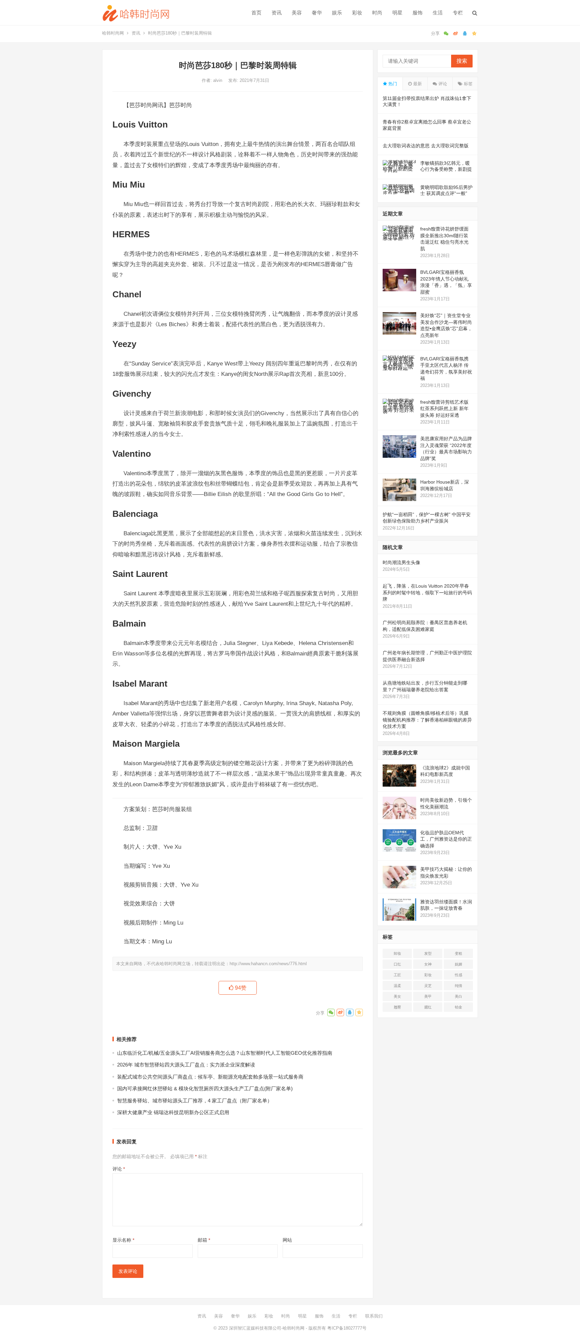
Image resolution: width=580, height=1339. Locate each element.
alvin (218, 80)
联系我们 (374, 1316)
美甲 (428, 996)
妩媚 (458, 964)
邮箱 (204, 1240)
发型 (428, 953)
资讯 (277, 12)
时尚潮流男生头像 (401, 562)
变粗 (458, 953)
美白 (458, 996)
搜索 (461, 61)
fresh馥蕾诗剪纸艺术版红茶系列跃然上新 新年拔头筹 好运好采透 (444, 408)
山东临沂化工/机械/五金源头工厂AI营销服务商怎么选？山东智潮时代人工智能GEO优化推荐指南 (224, 1053)
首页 (256, 12)
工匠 (397, 975)
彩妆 (357, 12)
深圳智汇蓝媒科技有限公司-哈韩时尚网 (266, 1328)
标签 (468, 83)
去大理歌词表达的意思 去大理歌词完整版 (426, 145)
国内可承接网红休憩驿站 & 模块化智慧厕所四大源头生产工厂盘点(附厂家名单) (205, 1088)
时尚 (377, 12)
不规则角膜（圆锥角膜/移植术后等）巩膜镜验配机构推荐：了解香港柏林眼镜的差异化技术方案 (427, 719)
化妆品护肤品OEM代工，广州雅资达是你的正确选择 (446, 839)
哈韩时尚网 (113, 33)
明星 (397, 12)
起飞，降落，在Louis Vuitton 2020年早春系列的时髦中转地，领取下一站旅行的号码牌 (427, 592)
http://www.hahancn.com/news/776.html (268, 963)
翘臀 (397, 1007)
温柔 (397, 986)
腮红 (428, 1007)
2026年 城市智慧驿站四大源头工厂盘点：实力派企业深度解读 (186, 1065)
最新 (417, 83)
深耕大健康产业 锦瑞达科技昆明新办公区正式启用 (173, 1112)
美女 (397, 996)
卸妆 (397, 953)
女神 (428, 964)
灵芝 (428, 986)
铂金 (458, 1007)
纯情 (458, 986)
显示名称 (123, 1240)
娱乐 (337, 12)
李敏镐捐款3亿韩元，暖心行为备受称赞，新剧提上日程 (446, 169)
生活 (438, 12)
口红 (397, 964)
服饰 (418, 12)
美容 (297, 12)
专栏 (458, 12)
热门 (392, 83)
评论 (118, 1169)
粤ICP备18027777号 (347, 1328)
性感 (458, 975)
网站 (287, 1240)
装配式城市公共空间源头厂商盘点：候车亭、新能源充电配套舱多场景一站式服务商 (210, 1077)
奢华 (317, 12)
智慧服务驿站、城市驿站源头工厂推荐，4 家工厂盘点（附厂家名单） (194, 1100)
